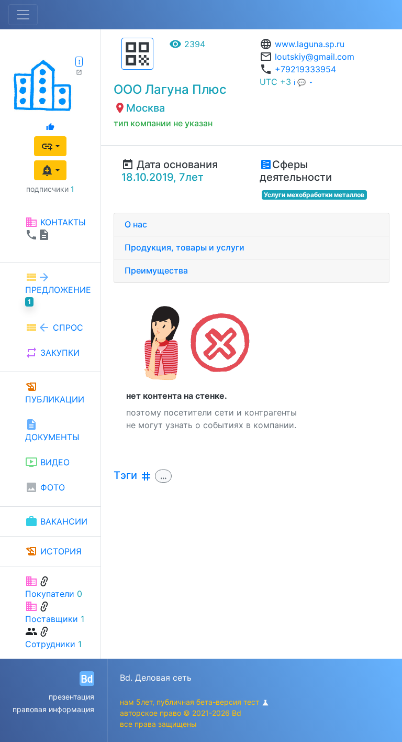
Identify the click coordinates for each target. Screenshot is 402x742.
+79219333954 (305, 69)
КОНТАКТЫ (55, 228)
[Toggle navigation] (23, 14)
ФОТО (45, 487)
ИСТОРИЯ (53, 551)
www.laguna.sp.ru (309, 44)
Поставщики (51, 619)
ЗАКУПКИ (52, 352)
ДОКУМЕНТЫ (52, 430)
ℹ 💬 (301, 82)
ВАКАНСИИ (56, 521)
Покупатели (49, 593)
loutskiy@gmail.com (314, 56)
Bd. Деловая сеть (156, 677)
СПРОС (54, 327)
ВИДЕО (47, 462)
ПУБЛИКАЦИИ (54, 392)
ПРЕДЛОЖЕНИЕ (58, 288)
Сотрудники (50, 644)
